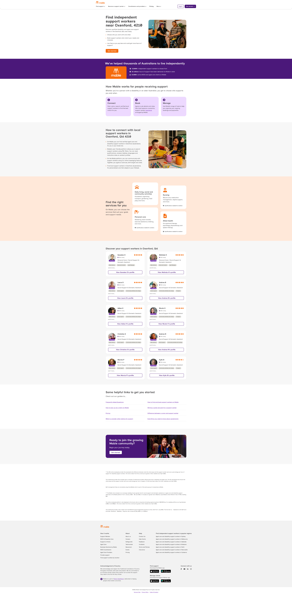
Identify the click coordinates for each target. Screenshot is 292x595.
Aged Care (103, 544)
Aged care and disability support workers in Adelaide (171, 541)
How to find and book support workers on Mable (163, 402)
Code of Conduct (154, 592)
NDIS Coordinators (105, 549)
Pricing (151, 6)
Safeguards (129, 541)
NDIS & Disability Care (106, 539)
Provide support (104, 555)
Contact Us (142, 536)
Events (127, 549)
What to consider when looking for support (119, 419)
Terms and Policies (144, 547)
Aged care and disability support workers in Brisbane (171, 544)
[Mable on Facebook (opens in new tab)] (181, 569)
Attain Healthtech (119, 579)
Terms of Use (137, 592)
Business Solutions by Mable (108, 547)
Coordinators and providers (136, 6)
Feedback (141, 541)
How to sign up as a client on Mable (117, 408)
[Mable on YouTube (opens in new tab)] (184, 569)
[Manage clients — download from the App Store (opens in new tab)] (154, 580)
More (158, 6)
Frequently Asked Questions (115, 402)
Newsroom (129, 547)
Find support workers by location (109, 557)
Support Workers (105, 536)
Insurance (142, 549)
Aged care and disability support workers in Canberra (171, 552)
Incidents (141, 544)
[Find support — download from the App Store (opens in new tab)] (154, 571)
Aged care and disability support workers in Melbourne (172, 539)
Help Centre (142, 539)
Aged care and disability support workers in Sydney (171, 536)
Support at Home (105, 541)
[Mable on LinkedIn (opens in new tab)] (187, 569)
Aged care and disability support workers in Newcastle (172, 549)
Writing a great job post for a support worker (162, 408)
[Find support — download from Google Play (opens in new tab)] (166, 571)
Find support (100, 6)
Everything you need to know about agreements (163, 419)
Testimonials (129, 544)
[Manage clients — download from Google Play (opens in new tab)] (166, 580)
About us (128, 536)
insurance (148, 110)
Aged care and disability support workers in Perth (170, 547)
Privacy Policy (145, 592)
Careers (128, 539)
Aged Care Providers (106, 552)
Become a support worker (116, 6)
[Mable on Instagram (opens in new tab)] (191, 569)
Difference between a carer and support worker (163, 413)
